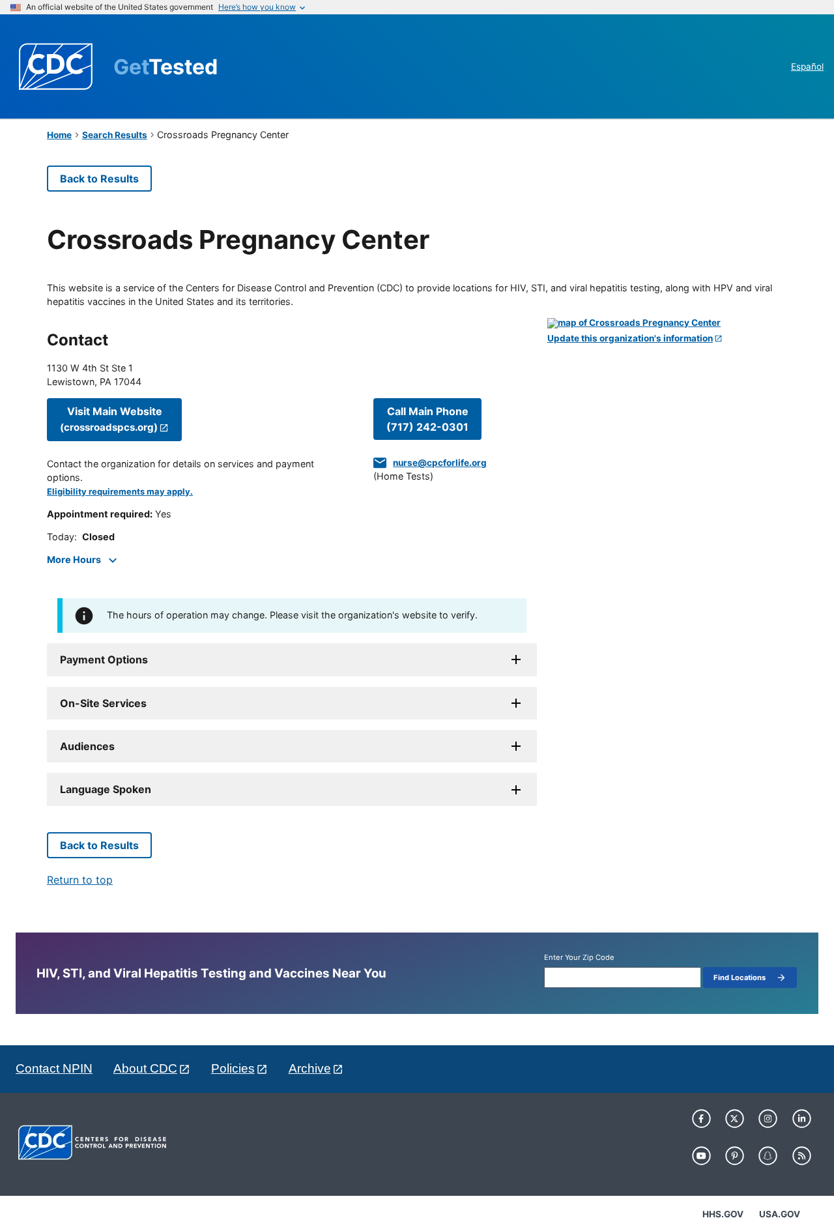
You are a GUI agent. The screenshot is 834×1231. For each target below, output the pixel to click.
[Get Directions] (667, 323)
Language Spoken (105, 789)
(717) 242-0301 (427, 419)
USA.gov (779, 1214)
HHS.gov (722, 1214)
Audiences (87, 746)
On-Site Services (103, 703)
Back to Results (99, 178)
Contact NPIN (54, 1068)
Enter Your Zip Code (579, 957)
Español (807, 66)
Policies (233, 1068)
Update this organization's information (630, 338)
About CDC (145, 1068)
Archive (310, 1068)
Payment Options (104, 659)
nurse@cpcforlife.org (440, 462)
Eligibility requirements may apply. (120, 491)
